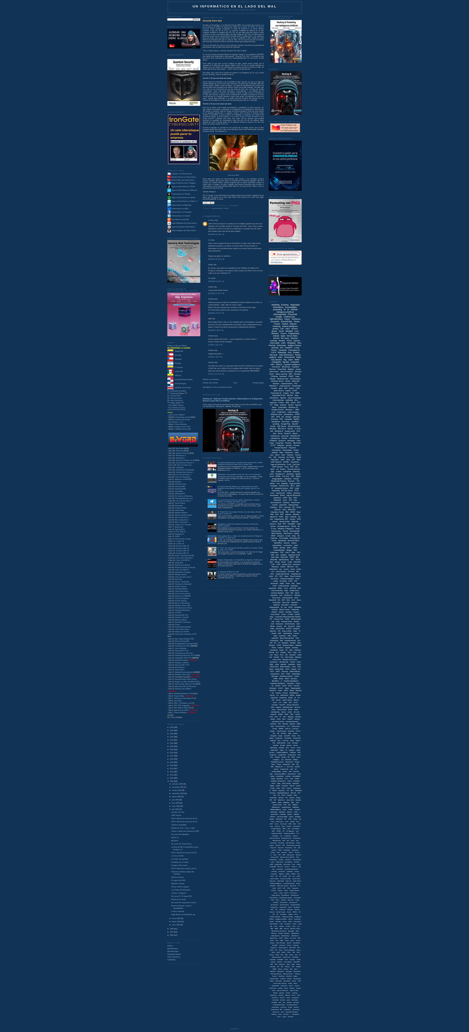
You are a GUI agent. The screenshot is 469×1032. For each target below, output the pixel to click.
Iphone (274, 331)
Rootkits (293, 643)
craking (271, 981)
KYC (297, 833)
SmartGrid (273, 959)
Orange (297, 762)
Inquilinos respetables (179, 825)
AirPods (278, 700)
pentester (296, 493)
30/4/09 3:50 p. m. (216, 330)
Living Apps (282, 407)
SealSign (288, 612)
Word (297, 857)
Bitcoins (290, 395)
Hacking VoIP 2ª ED (182, 665)
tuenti (296, 545)
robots (272, 469)
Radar (280, 950)
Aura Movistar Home (289, 883)
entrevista (293, 605)
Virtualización (274, 674)
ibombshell (274, 650)
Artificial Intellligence (276, 883)
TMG (271, 964)
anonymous (274, 662)
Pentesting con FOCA (182, 646)
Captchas (274, 538)
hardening (276, 326)
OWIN (281, 940)
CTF (280, 702)
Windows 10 (293, 407)
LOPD (285, 498)
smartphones (280, 776)
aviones (276, 769)
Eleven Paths (292, 336)
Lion (271, 655)
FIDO (272, 900)
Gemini (290, 405)
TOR (292, 476)
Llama (272, 474)
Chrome (296, 445)
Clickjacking (274, 640)
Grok (299, 755)
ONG (287, 593)
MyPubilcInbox (275, 712)
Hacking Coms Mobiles (183, 689)
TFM (284, 804)
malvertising (273, 747)
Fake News (275, 460)
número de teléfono (280, 774)
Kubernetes (179, 505)
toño (209, 240)
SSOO (280, 850)
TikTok (297, 560)
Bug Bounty (179, 527)
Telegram (280, 445)
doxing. (294, 981)
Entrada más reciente (210, 383)
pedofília (289, 1002)
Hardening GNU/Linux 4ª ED (185, 655)
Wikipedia (290, 716)
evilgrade (296, 814)
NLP (288, 840)
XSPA (288, 674)
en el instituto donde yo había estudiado (244, 117)
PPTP (272, 671)
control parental (287, 598)
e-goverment (280, 493)
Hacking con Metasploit (183, 584)
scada (290, 562)
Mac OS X (282, 429)
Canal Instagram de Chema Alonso (183, 230)
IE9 (279, 600)
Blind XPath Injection (287, 638)
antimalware (288, 414)
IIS (283, 417)
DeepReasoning (290, 640)
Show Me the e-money (183, 539)
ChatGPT (288, 348)
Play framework (290, 843)
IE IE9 (294, 391)
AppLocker (272, 881)
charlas (285, 324)
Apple (283, 336)
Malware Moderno (181, 513)
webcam (288, 514)
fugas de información (278, 464)
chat (271, 519)
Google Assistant (276, 828)
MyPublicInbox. (285, 935)
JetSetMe (278, 921)
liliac (274, 869)
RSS (282, 514)
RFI (286, 655)
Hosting (283, 757)
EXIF (299, 824)
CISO (273, 564)
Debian (275, 548)
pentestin (297, 719)
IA (288, 310)
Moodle (290, 709)
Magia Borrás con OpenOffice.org (183, 914)
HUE (289, 828)
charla (297, 488)
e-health (290, 614)
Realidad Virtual (286, 621)
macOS (275, 505)
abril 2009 (175, 809)
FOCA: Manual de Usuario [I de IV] (183, 868)
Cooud (275, 893)
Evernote (277, 826)
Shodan (288, 417)
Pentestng (281, 843)
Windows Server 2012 (182, 674)
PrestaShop (287, 738)
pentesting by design (279, 1004)
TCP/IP (278, 645)
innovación (276, 367)
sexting (275, 581)
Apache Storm (296, 878)
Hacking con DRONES (183, 596)
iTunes (288, 997)
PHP (281, 419)
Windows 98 (296, 971)
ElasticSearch (295, 895)
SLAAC (280, 688)
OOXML (286, 462)
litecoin (295, 745)
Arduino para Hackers (182, 565)
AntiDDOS (275, 638)
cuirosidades (286, 981)
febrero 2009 (176, 922)
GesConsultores (284, 904)
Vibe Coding (289, 657)
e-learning (283, 814)
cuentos (286, 569)
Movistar (297, 374)
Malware (293, 324)
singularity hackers (281, 488)
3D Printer (291, 571)
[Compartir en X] (208, 203)
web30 (290, 698)
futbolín (275, 993)
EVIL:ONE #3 (181, 532)
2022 (172, 740)
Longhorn (295, 835)
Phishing (274, 376)
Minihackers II (181, 455)
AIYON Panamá (179, 384)
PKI (279, 631)
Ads (285, 626)
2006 (172, 935)
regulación (274, 698)
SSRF (291, 714)
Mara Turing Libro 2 (182, 520)
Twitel (299, 524)
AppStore (292, 724)
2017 (172, 756)
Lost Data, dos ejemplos (179, 859)
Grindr (290, 907)
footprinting (276, 490)
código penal (279, 862)
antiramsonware (274, 978)
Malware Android (181, 620)
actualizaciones (286, 807)
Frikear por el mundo (178, 899)
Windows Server (277, 381)
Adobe (295, 636)
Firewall (296, 479)
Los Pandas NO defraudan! (180, 890)
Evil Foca (285, 476)
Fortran (297, 900)
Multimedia (295, 609)
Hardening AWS (180, 489)
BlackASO (280, 778)
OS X (293, 600)
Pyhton (279, 764)
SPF (292, 560)
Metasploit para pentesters (187, 672)
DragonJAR (178, 351)
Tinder (280, 690)
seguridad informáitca (292, 721)
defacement (284, 695)
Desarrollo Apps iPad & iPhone (186, 679)
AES (279, 724)
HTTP (273, 445)
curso (272, 493)
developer (291, 441)
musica (291, 816)
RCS (283, 845)
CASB (274, 888)
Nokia (292, 840)
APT (293, 460)
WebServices (276, 807)
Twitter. (298, 964)
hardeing (294, 993)
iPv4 (298, 431)
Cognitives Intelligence (277, 683)
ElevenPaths (286, 321)
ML (299, 526)
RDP (281, 576)
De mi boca (293, 893)
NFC (297, 557)
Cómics (274, 350)
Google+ (272, 731)
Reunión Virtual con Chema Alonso (183, 177)
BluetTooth (293, 885)
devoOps (296, 862)
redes (280, 357)
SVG (282, 954)
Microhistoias (296, 838)
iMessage (274, 676)
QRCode (281, 797)
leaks (271, 617)
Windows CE (290, 855)
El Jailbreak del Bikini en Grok (228, 572)
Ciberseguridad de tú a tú (184, 498)
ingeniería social (294, 555)
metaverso (289, 452)
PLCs (282, 655)
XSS (285, 388)
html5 (275, 636)
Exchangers (297, 897)
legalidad (284, 483)
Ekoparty (177, 363)
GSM (299, 519)
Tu (271, 855)
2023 (172, 737)
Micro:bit (293, 793)
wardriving (282, 698)
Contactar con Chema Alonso (181, 174)
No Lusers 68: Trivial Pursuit (181, 844)
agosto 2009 (176, 797)
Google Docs (274, 907)
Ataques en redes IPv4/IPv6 (185, 682)
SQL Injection (276, 360)
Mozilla (296, 709)
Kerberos (283, 733)
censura (285, 693)
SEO (280, 507)
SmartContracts (294, 426)
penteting (297, 816)
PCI (279, 795)
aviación (297, 766)
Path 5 (287, 552)
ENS (295, 550)
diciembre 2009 (177, 784)
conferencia (275, 436)
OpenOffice (278, 543)
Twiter (293, 964)
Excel (289, 464)
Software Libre (276, 414)
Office (277, 455)
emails (290, 983)
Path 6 (273, 764)
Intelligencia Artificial (281, 919)
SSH (298, 552)
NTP (299, 793)
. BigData (281, 874)
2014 (172, 765)
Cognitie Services (294, 890)
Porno (226, 208)
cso (277, 695)
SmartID (276, 657)
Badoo (298, 883)
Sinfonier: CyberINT (182, 617)
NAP (283, 840)
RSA (288, 548)
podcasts (273, 402)
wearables (274, 874)
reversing (287, 507)
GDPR (292, 557)
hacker (273, 526)
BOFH (287, 679)
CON (298, 388)
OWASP (274, 612)
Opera (299, 600)
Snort (286, 959)
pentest (275, 329)
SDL (295, 847)
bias (277, 555)
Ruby (293, 552)
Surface (273, 852)
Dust (277, 514)
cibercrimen (274, 371)
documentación (276, 502)
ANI (276, 876)
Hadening (290, 909)
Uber (289, 804)
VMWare (295, 804)
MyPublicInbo (295, 933)
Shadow (273, 802)
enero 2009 (176, 925)
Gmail (293, 402)
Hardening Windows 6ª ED (183, 693)
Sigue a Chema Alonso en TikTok (183, 187)
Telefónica (296, 319)
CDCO (275, 702)
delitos (292, 695)
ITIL (277, 914)
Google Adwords (295, 904)
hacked (284, 438)
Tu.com (273, 529)
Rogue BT (281, 847)
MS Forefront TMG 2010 (182, 708)
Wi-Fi (283, 674)
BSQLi (280, 588)
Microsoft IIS (289, 762)
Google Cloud (286, 564)
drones (283, 562)
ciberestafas (287, 450)
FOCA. (277, 900)
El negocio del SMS (178, 880)
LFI (279, 643)
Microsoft (273, 355)
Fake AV (291, 785)
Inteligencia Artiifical (289, 833)
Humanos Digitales (277, 593)
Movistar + (290, 410)
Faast (271, 443)
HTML (281, 517)
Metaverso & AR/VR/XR (183, 479)
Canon (276, 824)
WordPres (289, 976)
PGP (281, 552)
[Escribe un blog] (206, 203)
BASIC (281, 679)
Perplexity (273, 507)
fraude (298, 369)
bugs (297, 376)
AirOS (298, 876)
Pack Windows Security (176, 408)
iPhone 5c (280, 866)
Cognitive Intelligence (292, 364)
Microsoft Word (281, 709)
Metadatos (291, 343)
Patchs (294, 736)
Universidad (274, 343)
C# (286, 750)
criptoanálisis (277, 545)
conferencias (289, 317)
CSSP (288, 888)
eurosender (284, 985)
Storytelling (179, 491)
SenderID (292, 655)
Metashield (282, 541)
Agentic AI (273, 517)
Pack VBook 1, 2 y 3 (175, 422)
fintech (286, 988)
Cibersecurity (296, 726)
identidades (295, 997)
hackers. (288, 993)
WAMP (274, 969)
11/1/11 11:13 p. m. (216, 374)
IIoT (300, 912)
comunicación (284, 769)
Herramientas (295, 379)
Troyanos (292, 448)
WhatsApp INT (180, 494)
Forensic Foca (278, 619)
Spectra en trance (177, 877)
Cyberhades (171, 960)
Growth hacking (281, 731)
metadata (288, 419)
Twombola (272, 966)
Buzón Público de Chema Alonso (183, 180)
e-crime (298, 429)
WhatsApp (282, 352)
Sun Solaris (274, 579)
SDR (293, 764)
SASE (273, 952)
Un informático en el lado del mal (235, 6)
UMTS (286, 690)
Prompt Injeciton (283, 947)
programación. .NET (276, 1009)
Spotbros (279, 962)
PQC (293, 583)
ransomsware (292, 774)
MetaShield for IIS (286, 838)
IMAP (273, 831)
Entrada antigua (258, 383)
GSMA (287, 619)
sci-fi (272, 571)
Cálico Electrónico (176, 400)
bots (296, 467)
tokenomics (274, 398)
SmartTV (287, 433)
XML (273, 743)
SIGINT (283, 952)
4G (287, 650)
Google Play (285, 424)
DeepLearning (293, 505)
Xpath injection (281, 743)
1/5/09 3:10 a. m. (215, 345)
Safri (296, 954)
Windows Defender (276, 974)
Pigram (271, 738)
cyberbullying (287, 633)
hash (290, 771)
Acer (293, 876)
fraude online (290, 431)
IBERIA (295, 912)
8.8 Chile (177, 355)
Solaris (298, 959)
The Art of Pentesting (182, 477)
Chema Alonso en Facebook (181, 212)
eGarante (275, 745)
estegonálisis (275, 985)
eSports (289, 814)
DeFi (299, 588)
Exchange (285, 785)
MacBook (296, 629)
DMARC (281, 728)
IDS (271, 643)
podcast (283, 405)
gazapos (281, 993)
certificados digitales (287, 579)
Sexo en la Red (233, 175)
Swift (278, 852)
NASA (281, 938)
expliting (280, 988)
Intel (273, 621)
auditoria (281, 859)
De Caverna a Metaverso (183, 496)
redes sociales (293, 412)
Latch (287, 329)
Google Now (283, 907)
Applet (282, 750)
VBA (293, 966)
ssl (277, 469)
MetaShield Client (288, 707)
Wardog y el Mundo (182, 663)
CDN (291, 778)
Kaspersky (281, 790)
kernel (297, 579)
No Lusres (293, 938)
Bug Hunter (180, 448)
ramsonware (296, 1009)
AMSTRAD (297, 562)
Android (276, 336)
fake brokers (286, 864)
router (299, 774)
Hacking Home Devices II (185, 463)
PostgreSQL (279, 738)
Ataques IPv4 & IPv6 (182, 427)
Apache (283, 398)
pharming (274, 871)
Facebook (283, 350)
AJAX (272, 876)
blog (296, 395)
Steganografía (295, 688)
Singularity (286, 802)
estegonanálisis (276, 771)
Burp (297, 821)
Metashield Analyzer (283, 793)
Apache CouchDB (285, 878)
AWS (289, 636)
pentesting (277, 310)
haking (299, 864)
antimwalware (273, 859)
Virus (280, 595)
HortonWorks (295, 828)
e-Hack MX (178, 371)
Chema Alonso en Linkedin (180, 216)
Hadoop (293, 669)
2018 (172, 753)
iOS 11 (293, 995)
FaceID (295, 702)
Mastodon (285, 643)
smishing (274, 1014)
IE (270, 790)
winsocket (290, 1016)
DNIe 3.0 (288, 728)
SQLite (297, 593)
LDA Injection (297, 921)
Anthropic (285, 724)
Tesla (271, 716)
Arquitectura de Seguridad (185, 470)
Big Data (178, 482)
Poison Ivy (224, 124)
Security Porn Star (177, 812)
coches (283, 614)
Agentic (298, 474)
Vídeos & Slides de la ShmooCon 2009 (185, 831)
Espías (278, 785)
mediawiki (274, 1002)
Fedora (298, 785)
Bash (272, 726)
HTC (276, 909)
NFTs (292, 486)
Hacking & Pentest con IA (185, 460)
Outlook (281, 612)
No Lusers (285, 338)
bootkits (273, 719)
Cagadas (291, 750)
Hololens (272, 912)
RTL (286, 797)
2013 (172, 768)
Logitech (281, 926)
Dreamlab (177, 359)
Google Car (273, 755)
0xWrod (293, 874)
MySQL (296, 419)
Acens (299, 747)
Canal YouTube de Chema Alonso (183, 227)
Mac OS (286, 928)
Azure (272, 476)
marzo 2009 (176, 918)
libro (296, 400)
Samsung (285, 671)
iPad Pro (282, 997)
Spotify (296, 533)
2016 (172, 759)
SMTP (278, 671)
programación (285, 386)
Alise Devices (279, 821)
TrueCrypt (285, 740)
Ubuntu (290, 429)
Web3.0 (298, 740)
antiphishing (273, 569)
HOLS (283, 788)
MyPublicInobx (277, 840)
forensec (298, 988)
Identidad (289, 331)
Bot (285, 607)
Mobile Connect (284, 609)
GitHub (293, 526)
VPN (290, 500)
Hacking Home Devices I (184, 472)
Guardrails (291, 731)
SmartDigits (295, 957)
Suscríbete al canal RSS (180, 219)
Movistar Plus (284, 486)
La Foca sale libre (177, 856)
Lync (298, 926)
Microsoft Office (293, 541)
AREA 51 (177, 375)
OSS (276, 940)
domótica (295, 648)
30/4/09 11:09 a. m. (216, 281)
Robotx (299, 950)
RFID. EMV (292, 947)
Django (272, 785)
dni (296, 769)
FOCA (289, 341)
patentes (283, 664)
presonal (296, 1007)
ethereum (286, 502)
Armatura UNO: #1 (182, 553)
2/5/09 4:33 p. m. (215, 357)
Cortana (274, 728)
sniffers (294, 548)
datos (298, 486)
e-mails (288, 536)
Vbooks (273, 633)
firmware (292, 988)
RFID (278, 621)
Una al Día (177, 701)
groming (240, 120)
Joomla (274, 541)
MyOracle (174, 841)
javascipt (296, 771)
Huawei (289, 912)
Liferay (294, 923)
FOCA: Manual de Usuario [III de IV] (184, 822)
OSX (274, 795)
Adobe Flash (274, 667)
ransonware (281, 871)
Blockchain (286, 367)
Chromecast (283, 824)
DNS (287, 402)
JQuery (290, 919)
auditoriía (283, 978)
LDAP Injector (176, 815)
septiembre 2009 (178, 793)
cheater (290, 809)
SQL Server (281, 426)
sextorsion (282, 636)
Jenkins (271, 921)
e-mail (296, 348)
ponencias (283, 1007)
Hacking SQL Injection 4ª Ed (185, 684)
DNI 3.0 (286, 893)
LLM (282, 329)
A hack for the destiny (182, 593)
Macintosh (288, 759)
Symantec (284, 852)
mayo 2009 (176, 806)
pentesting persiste (292, 1004)
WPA (272, 766)
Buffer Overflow (285, 667)
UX (280, 716)
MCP (292, 790)
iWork (284, 719)
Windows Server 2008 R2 (287, 857)
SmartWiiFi (280, 959)
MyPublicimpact (173, 951)
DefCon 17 (175, 837)
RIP (276, 950)
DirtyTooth (284, 557)
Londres (288, 926)
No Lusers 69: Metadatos (180, 834)
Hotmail (285, 531)
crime (291, 769)
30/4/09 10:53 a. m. (216, 259)
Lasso (298, 757)
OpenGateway (284, 560)
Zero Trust (290, 766)
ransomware (274, 495)
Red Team (178, 579)
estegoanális (278, 864)
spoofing (276, 424)
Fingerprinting (293, 333)
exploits (275, 452)
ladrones (289, 745)
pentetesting (275, 1007)
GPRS (297, 414)
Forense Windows (180, 712)
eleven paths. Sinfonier (280, 983)
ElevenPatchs (274, 897)
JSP (278, 733)
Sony (279, 740)
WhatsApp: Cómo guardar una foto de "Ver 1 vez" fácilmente (239, 474)
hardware (283, 376)
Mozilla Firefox (284, 521)
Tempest (296, 612)
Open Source (279, 391)
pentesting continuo (286, 676)
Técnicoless (276, 450)
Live (282, 759)
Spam (290, 360)
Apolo (286, 821)
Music (276, 655)
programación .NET (281, 519)
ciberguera (282, 812)
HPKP (284, 828)
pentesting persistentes (291, 869)
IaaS (297, 831)
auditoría (272, 357)
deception (295, 743)
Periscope (296, 945)
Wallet (292, 690)
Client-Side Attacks (181, 591)
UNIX (276, 716)
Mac (290, 498)
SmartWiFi (291, 524)
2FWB (275, 679)
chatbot (278, 471)
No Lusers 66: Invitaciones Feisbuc (183, 902)
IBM (286, 512)
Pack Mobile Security (175, 405)
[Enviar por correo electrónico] (204, 203)
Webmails (295, 521)
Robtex (298, 797)
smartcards (279, 819)
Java (271, 455)
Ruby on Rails (286, 631)
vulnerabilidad (296, 776)
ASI (290, 876)
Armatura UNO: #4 (182, 546)
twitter (298, 357)
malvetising (295, 1000)
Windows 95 (278, 766)
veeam (284, 1016)
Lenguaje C (276, 759)
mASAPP (290, 719)
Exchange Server (283, 526)
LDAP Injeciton (273, 923)
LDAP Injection (277, 467)
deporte (287, 648)
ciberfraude (274, 812)
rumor (282, 1012)
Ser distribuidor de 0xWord (176, 391)
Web (291, 969)
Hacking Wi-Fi (180, 529)
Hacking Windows (181, 589)
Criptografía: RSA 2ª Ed (183, 658)
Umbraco (287, 966)
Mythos (284, 712)
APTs (287, 747)
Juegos (286, 393)
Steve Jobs (286, 602)
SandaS (297, 714)
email (299, 662)
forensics (273, 524)
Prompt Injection (280, 448)
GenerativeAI (289, 357)
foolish (299, 569)
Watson (286, 969)
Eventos (285, 305)
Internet (276, 338)
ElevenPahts (280, 629)
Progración (274, 947)
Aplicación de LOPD (181, 710)
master (281, 650)
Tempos (282, 341)
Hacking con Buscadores (183, 698)
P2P (284, 524)
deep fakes (285, 605)
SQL (297, 764)
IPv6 (292, 393)
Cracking (274, 419)
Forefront (275, 609)
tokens (291, 388)
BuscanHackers (280, 726)
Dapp (278, 783)
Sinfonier (293, 517)
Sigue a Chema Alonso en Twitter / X (184, 201)
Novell (284, 686)
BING (297, 393)
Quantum (282, 441)
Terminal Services (293, 469)
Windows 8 (279, 431)
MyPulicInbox (273, 938)
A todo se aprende (177, 911)
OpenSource (288, 533)
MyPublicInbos (275, 935)
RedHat (296, 621)
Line (281, 835)
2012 (172, 772)
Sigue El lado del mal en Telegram (183, 183)
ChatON (273, 890)
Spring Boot (179, 563)
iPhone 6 (272, 816)
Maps (289, 733)
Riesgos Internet (181, 574)
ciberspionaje (283, 662)
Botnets (283, 469)
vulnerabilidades (279, 550)
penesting (296, 1002)
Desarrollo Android (181, 660)
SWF (286, 954)
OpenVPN (287, 736)
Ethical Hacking (181, 424)
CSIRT (279, 888)
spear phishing (281, 571)
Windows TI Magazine (285, 529)
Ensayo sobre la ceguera (180, 887)
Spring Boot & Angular (183, 572)
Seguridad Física (278, 395)
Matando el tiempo (177, 883)
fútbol (271, 664)
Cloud (280, 433)
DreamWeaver (285, 895)
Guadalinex (296, 907)
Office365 (273, 560)
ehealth (297, 614)
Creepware (296, 781)
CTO (288, 726)
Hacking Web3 (180, 486)
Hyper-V (289, 788)
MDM (272, 707)
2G (295, 697)
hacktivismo (295, 502)
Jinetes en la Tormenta (183, 525)
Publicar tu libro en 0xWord (176, 346)
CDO (295, 498)
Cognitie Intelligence (282, 752)
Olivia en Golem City (184, 465)
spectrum (286, 1014)
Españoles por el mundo (179, 862)
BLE (297, 571)
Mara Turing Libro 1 (182, 522)
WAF (279, 633)
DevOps (282, 548)
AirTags (295, 819)
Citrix (299, 441)
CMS (297, 638)
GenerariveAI (283, 902)
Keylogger (275, 835)
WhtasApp (289, 971)
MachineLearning (275, 838)
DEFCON (293, 588)
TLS (282, 657)
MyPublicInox (295, 935)
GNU (289, 652)
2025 (172, 730)
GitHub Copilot (296, 619)
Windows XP (295, 436)
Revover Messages (289, 950)
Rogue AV (273, 847)
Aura (290, 352)
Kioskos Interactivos (293, 705)
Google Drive (282, 755)
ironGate (282, 1000)
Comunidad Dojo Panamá (182, 379)
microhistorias (294, 438)
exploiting (289, 400)
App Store (291, 626)
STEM (277, 954)
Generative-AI (294, 350)
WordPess (282, 976)
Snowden (292, 959)
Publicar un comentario (211, 379)
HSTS (287, 669)
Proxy (286, 467)
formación (275, 321)
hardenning (273, 995)
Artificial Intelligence (290, 326)
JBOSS (274, 790)
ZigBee (295, 976)
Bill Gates (294, 679)
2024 (172, 734)
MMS (281, 928)
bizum (284, 809)
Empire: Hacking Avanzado (184, 555)
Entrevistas (281, 345)
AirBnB (273, 778)
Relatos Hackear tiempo (183, 515)
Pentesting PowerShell (183, 627)
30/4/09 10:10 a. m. (216, 234)
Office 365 (290, 567)
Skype (286, 576)
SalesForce (281, 800)
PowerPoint (273, 797)
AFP (285, 819)
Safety (291, 954)
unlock (279, 1016)
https (281, 452)
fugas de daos (294, 990)
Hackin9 (277, 757)
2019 (172, 749)
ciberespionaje (278, 400)
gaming (289, 445)
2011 (172, 775)
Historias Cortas (180, 484)
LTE (288, 790)
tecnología (283, 581)
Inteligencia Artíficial (287, 916)
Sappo (287, 688)
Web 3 (296, 969)
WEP (284, 855)
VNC (279, 855)
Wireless (273, 429)
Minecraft (274, 933)
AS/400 (285, 876)
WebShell (273, 971)
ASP (273, 700)
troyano (292, 519)
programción (287, 1009)
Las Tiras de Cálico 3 (183, 474)
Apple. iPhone (297, 881)
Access (293, 747)
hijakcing (287, 995)
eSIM (271, 864)
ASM (290, 650)
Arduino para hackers (182, 419)
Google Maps (279, 669)
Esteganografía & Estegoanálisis (186, 644)
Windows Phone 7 (288, 974)
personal (275, 348)
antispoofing (296, 674)
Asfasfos (211, 220)
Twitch (275, 855)
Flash (283, 826)
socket (280, 1014)
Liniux (275, 926)
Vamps (292, 740)
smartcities (291, 664)
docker (296, 450)
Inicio (235, 383)
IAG (274, 733)
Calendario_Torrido (277, 512)
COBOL (297, 778)
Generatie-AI (296, 826)
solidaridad (290, 871)
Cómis (281, 893)
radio (297, 452)
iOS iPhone (275, 997)
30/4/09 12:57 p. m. (216, 313)
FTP (271, 619)
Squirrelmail (295, 850)
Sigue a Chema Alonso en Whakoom (184, 190)
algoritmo (276, 605)
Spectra (296, 341)
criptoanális (278, 981)
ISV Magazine (290, 831)
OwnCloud (282, 945)
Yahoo (297, 529)
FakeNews (288, 479)
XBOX (273, 536)
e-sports (296, 633)
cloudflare (295, 422)
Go (272, 686)
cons (273, 412)
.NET (273, 417)
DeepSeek (277, 500)
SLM (272, 624)
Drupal (298, 683)
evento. (291, 985)
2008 (172, 929)
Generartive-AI (293, 902)
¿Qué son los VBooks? (176, 415)
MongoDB (273, 736)
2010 (172, 778)
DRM (290, 824)
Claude (298, 457)
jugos (288, 1000)
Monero (295, 733)
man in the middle (282, 816)
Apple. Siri (288, 881)
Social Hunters (180, 503)
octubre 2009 (176, 790)
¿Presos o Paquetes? (179, 893)
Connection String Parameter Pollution (288, 617)
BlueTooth (297, 443)
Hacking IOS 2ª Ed (181, 651)
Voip (295, 500)
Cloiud (286, 890)
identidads (275, 1000)
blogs (276, 405)
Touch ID (297, 852)
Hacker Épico (179, 670)
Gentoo (272, 788)
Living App (279, 443)
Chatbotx (279, 890)
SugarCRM (296, 962)
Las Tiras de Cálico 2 (183, 501)
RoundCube (288, 847)
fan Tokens (290, 457)
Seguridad (273, 595)
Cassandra (295, 888)
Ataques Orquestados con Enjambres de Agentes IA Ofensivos (240, 560)
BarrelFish (273, 885)
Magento (278, 707)
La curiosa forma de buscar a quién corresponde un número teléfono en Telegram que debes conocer (239, 501)
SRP (293, 952)
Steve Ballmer (288, 962)
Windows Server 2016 (183, 429)
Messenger (274, 583)
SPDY (289, 952)
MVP (283, 600)
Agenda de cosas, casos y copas (183, 828)
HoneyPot (282, 705)
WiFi (290, 374)
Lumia (293, 926)
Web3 (297, 360)
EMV (299, 752)
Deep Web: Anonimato (183, 622)
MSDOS (289, 629)
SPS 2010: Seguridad (181, 705)
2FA (295, 383)
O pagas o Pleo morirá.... (180, 865)
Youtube (274, 388)
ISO (273, 914)
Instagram (273, 486)
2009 (172, 781)
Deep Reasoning (277, 590)
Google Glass (292, 755)
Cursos (277, 324)
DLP (277, 652)
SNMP (286, 714)
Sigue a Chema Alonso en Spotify (183, 198)
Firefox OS (291, 900)
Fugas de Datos (294, 483)
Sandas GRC (297, 738)
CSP (284, 888)
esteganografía (277, 479)
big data (286, 362)
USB (272, 555)
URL (282, 966)
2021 (172, 743)
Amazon (288, 443)
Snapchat (273, 740)
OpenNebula (296, 943)
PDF (291, 467)
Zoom (289, 743)
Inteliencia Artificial (275, 916)
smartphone (287, 471)
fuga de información (293, 495)
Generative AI (276, 393)
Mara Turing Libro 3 (182, 517)
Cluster (177, 624)
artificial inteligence (275, 809)
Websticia (294, 602)
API (293, 507)
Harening (296, 909)
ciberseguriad (297, 978)
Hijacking (296, 471)
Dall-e (294, 824)
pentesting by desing (278, 721)
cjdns (272, 862)
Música (279, 364)
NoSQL (290, 712)
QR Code (296, 712)
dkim (271, 562)
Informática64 (294, 531)
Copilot (285, 702)
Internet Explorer (286, 371)
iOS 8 (298, 995)
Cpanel (289, 781)
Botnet (282, 495)
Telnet (288, 964)
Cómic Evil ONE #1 (182, 570)
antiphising (295, 807)
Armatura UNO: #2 (182, 551)
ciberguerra (275, 438)
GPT (299, 402)
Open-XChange (280, 943)
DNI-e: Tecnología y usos (183, 703)
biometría (281, 457)
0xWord (170, 946)
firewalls (282, 745)
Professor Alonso (176, 398)
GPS (278, 417)
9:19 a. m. (234, 205)
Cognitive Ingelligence (291, 681)
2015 (172, 762)
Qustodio (278, 845)
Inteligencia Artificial (285, 312)
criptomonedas (286, 383)
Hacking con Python (182, 632)
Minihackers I (180, 458)
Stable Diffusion (295, 671)
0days (299, 664)
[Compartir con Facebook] (211, 203)
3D (282, 607)
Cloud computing (294, 398)
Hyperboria (296, 788)
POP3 (283, 795)
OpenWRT (275, 945)
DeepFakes (296, 386)
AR (280, 876)
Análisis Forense (181, 586)
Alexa (284, 510)
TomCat (291, 852)
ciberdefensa (293, 693)
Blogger (289, 550)
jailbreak (296, 417)
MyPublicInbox (172, 948)
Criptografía (276, 362)
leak (274, 433)
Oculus (287, 940)
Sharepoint (279, 624)
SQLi (286, 517)
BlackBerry (275, 681)
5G (299, 697)
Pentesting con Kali (183, 417)
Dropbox (283, 652)
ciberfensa (288, 859)
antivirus (287, 543)
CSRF (290, 581)
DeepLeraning (276, 895)
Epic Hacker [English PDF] (184, 639)
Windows (275, 333)
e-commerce (287, 545)
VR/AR (292, 512)
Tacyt (283, 455)
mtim (280, 1002)
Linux (296, 331)
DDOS (290, 607)
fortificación (281, 412)
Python (298, 355)
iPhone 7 (287, 866)
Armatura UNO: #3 (182, 548)
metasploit (295, 362)
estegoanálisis (274, 607)
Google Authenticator (282, 574)
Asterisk (292, 821)
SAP (270, 800)
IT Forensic (178, 367)
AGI (298, 874)
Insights (290, 914)
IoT (271, 405)
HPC (272, 909)
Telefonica (272, 690)
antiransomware (283, 586)
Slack (292, 802)
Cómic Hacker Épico (182, 629)
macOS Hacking (181, 601)
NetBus (286, 938)
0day (294, 536)
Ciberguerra (180, 467)
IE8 (288, 757)
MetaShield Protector (278, 481)
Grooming (274, 705)
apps (272, 471)
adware (272, 483)
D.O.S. (286, 588)
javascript (285, 436)
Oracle (273, 426)
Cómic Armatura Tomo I (183, 577)
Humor (297, 321)
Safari (295, 631)
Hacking (275, 305)
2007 (172, 932)
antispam (280, 536)
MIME (276, 928)
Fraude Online (179, 696)
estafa (295, 983)
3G (298, 536)
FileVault (283, 900)
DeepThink (295, 783)
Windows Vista (282, 379)
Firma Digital (283, 538)
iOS (281, 348)
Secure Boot (290, 800)
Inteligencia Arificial (276, 833)
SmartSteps (286, 850)
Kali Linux (296, 464)
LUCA (273, 352)
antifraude (298, 716)
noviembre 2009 (178, 787)
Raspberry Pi (179, 534)
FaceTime (295, 728)
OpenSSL (273, 631)
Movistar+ (291, 481)
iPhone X (294, 866)
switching (281, 747)
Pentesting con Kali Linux (184, 653)
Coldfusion (293, 752)
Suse (297, 802)
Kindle (290, 921)
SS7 (275, 800)
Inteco (296, 914)
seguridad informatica (292, 1012)
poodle (290, 1007)
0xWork (287, 874)
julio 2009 (175, 800)
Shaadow (298, 800)
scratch (296, 676)
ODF (291, 488)
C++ (299, 885)
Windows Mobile (288, 645)
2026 (172, 727)
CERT (271, 824)
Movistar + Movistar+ (284, 933)
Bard (279, 524)
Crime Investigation (182, 598)
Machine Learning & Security (185, 567)
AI (285, 310)
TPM (276, 964)
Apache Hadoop (287, 700)
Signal (279, 802)
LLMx (281, 923)
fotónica (284, 771)
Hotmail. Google (280, 912)
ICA (299, 669)
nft (272, 488)
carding (278, 693)
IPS (283, 831)
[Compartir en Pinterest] (213, 203)
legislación (277, 498)
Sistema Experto (276, 957)
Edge (286, 590)
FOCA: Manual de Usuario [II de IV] (184, 853)
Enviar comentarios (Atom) (222, 387)
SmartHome (295, 462)
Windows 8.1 (288, 595)
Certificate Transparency (278, 781)
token (288, 460)
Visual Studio (275, 614)
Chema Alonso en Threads (180, 194)
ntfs (284, 1002)
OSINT (177, 536)
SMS (297, 410)
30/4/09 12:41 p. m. (216, 293)
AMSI (289, 819)
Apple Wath (280, 881)
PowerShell (281, 369)
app (280, 569)
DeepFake (290, 683)
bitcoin (287, 381)
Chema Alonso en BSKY (180, 209)
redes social (275, 1012)
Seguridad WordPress (182, 610)
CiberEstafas (179, 510)
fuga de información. (282, 990)
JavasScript (297, 919)
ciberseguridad (279, 314)
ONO (299, 938)
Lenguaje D (287, 923)
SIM (292, 593)
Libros (287, 319)
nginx (271, 774)
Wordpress (276, 422)
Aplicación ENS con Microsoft (185, 686)
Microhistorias (180, 667)
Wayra (295, 433)
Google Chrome (278, 410)
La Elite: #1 (180, 541)
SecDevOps (277, 602)
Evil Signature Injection (285, 897)
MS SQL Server (287, 490)
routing (272, 776)
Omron (292, 940)
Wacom (280, 969)
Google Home (294, 590)
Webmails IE (280, 971)
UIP (278, 966)
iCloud (279, 719)
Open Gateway (276, 533)
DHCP (273, 783)
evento (292, 569)
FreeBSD (275, 902)
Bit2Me (278, 476)
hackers (294, 329)
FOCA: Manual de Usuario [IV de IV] (184, 818)
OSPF (272, 940)
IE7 (275, 643)
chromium (297, 809)
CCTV (286, 778)
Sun (296, 567)
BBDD (299, 724)
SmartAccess (286, 957)
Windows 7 (273, 386)
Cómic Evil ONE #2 (183, 560)
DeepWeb (297, 607)
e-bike (296, 812)
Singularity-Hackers (174, 954)
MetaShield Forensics (277, 762)
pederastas (280, 869)
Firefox (281, 402)
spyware (279, 626)
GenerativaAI (274, 904)
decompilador (288, 862)
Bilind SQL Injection (282, 885)
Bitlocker (296, 700)
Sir (299, 954)
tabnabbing (295, 1014)
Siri (299, 517)
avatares (280, 648)
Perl (299, 736)
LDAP (282, 460)
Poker (295, 795)
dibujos (298, 476)
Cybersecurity (276, 531)
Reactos (292, 797)
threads (297, 871)
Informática (283, 914)
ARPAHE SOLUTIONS (182, 388)
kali (271, 431)
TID (298, 481)
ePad (299, 981)
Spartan (273, 962)
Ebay (271, 826)
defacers (289, 812)
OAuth (288, 583)
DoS (298, 640)
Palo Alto (289, 795)
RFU (298, 947)
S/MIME (280, 714)
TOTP (296, 490)
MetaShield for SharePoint (279, 931)
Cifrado (272, 379)
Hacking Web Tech (181, 615)
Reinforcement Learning (293, 845)
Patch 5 (289, 945)
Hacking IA (179, 451)
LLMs (283, 343)
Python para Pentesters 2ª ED (185, 634)
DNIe (272, 574)
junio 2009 (176, 803)
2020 (172, 746)
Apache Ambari (274, 878)
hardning (280, 995)
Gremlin (277, 686)
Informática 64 (295, 538)
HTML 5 (298, 731)
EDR (290, 702)
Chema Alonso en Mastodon (181, 205)
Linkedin (275, 521)
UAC (275, 457)
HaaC (295, 652)
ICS (299, 652)
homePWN (273, 866)
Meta (288, 600)
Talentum (290, 455)
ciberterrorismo (290, 624)
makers (289, 493)
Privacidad (292, 314)
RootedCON (286, 764)
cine (278, 483)
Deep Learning (281, 374)
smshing (287, 776)
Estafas (296, 352)
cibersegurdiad (297, 859)
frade (273, 990)
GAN (295, 581)
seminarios (273, 724)
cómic (285, 500)
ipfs (300, 866)
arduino (294, 543)
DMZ (281, 640)
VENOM (298, 966)
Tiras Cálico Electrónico (184, 558)
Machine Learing (295, 928)
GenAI (281, 331)
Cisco (294, 667)
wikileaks (296, 514)
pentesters (283, 505)
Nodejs (280, 736)
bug (284, 360)
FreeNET (288, 826)
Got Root (178, 613)
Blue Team (275, 557)
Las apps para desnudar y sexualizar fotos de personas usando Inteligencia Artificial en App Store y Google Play (240, 463)
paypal (298, 695)
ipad (280, 388)
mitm (272, 364)
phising (272, 819)
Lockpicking (287, 835)
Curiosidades (217, 208)
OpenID (289, 943)
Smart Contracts (295, 576)
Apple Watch (274, 750)
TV (300, 631)
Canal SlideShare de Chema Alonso (184, 223)
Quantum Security (182, 453)
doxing (277, 562)
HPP (271, 757)
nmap (277, 664)
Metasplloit (291, 931)
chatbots (283, 555)
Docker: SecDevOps (182, 582)
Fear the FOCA (175, 396)
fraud (293, 864)
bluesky (289, 978)
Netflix (282, 583)
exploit (288, 391)
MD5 (272, 928)
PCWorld (273, 441)
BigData (291, 369)
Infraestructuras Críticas (183, 608)
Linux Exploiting (180, 648)
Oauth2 (282, 567)
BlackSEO (292, 510)
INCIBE (279, 831)
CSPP (278, 564)
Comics (283, 333)
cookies (292, 662)
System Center (277, 804)
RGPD (271, 950)
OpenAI (295, 424)
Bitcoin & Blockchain (182, 603)
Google (279, 317)
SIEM (278, 952)
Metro (297, 931)
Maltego (295, 759)
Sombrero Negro (180, 508)
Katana (284, 921)
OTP (276, 576)
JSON (293, 757)
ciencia (272, 695)
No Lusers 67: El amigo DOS (181, 896)
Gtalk (278, 788)
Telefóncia (282, 964)
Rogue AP (273, 714)
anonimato (290, 474)
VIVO (284, 716)
